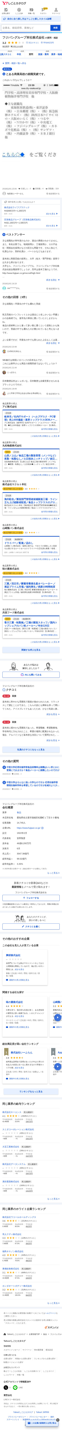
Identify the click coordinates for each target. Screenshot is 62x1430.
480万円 (29, 1261)
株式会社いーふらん (22, 1052)
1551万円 (29, 1139)
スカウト (43, 13)
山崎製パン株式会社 (13, 528)
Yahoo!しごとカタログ (16, 1334)
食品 (19, 812)
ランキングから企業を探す (45, 1359)
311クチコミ (34, 43)
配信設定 (49, 1350)
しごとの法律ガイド (32, 1371)
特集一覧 (31, 13)
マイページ (56, 13)
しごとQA (19, 13)
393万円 (29, 1243)
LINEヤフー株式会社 (12, 1399)
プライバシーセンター (38, 1417)
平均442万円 (48, 43)
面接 (14, 696)
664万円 (29, 1295)
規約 (52, 1417)
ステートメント (13, 1419)
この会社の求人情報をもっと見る (43, 436)
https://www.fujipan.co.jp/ (28, 828)
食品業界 (5, 46)
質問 (31, 54)
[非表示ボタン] (57, 1420)
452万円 (29, 1226)
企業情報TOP (34, 1334)
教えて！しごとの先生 (13, 1371)
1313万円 (29, 1191)
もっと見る (52, 873)
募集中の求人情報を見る (19, 980)
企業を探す (6, 13)
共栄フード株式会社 (13, 612)
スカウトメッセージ (12, 1350)
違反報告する (54, 194)
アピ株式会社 (9, 406)
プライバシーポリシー (17, 1417)
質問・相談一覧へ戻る (15, 63)
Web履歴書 (38, 1350)
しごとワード (9, 1375)
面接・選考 (43, 53)
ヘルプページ (50, 1313)
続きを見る (52, 714)
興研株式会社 (13, 955)
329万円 (29, 1278)
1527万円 (29, 1156)
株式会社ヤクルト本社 (14, 484)
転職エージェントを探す (13, 1362)
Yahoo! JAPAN (42, 1412)
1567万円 (29, 1121)
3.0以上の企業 (17, 46)
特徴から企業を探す (23, 1359)
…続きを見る (18, 969)
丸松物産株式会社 (12, 445)
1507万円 (29, 1173)
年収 (20, 53)
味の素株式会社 (10, 568)
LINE (21, 1388)
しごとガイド (48, 1371)
